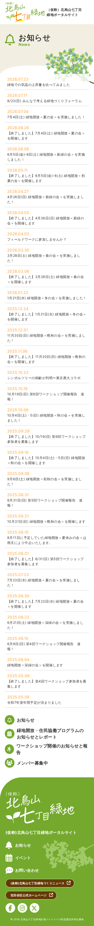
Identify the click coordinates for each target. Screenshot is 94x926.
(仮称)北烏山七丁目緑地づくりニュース (38, 883)
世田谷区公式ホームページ (29, 895)
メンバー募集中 (32, 763)
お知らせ (26, 720)
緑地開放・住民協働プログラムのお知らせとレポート (50, 733)
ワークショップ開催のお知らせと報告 (52, 749)
